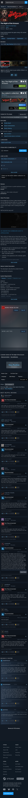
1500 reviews (7, 396)
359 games (7, 446)
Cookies (5, 771)
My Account (18, 771)
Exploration (20, 38)
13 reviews (13, 469)
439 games (7, 469)
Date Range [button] (12, 376)
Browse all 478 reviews (14, 728)
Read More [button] (23, 572)
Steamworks (6, 752)
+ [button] (25, 38)
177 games (7, 545)
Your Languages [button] (8, 384)
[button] (3, 6)
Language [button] (3, 376)
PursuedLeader (8, 444)
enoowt (6, 631)
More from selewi (11, 307)
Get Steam (17, 764)
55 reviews (13, 586)
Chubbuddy (7, 543)
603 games (7, 421)
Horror (3, 38)
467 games (7, 520)
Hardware (17, 752)
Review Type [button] (4, 373)
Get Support (18, 769)
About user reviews (5, 357)
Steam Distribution (7, 755)
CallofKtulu (7, 584)
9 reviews (6, 632)
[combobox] (15, 2)
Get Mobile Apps (8, 793)
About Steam (6, 747)
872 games (7, 586)
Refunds (5, 774)
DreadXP (2, 189)
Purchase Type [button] (14, 373)
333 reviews (13, 520)
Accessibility (6, 766)
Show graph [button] (22, 379)
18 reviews (13, 446)
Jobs (16, 749)
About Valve (18, 747)
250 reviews (7, 494)
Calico (6, 468)
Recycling (17, 755)
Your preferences (14, 357)
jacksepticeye (3, 193)
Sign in (2, 70)
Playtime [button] (20, 376)
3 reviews (6, 610)
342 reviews (13, 421)
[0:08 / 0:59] (14, 53)
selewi (7, 27)
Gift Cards (5, 757)
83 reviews (13, 545)
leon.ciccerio (8, 518)
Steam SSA (5, 749)
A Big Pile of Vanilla (9, 492)
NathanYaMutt (8, 395)
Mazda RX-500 (8, 420)
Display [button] (3, 379)
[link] (13, 108)
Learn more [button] (23, 150)
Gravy (6, 609)
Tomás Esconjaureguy (11, 25)
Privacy (4, 764)
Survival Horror (11, 38)
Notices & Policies (7, 769)
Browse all (23, 114)
